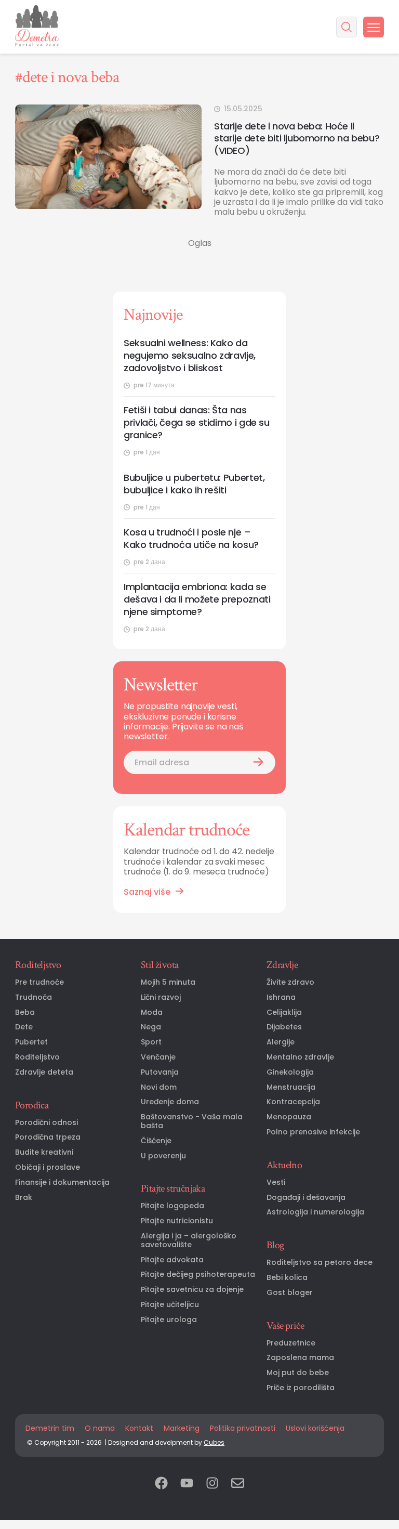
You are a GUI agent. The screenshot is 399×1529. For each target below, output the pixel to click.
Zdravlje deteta (44, 1072)
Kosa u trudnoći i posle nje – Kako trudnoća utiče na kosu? (191, 538)
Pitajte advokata (172, 1260)
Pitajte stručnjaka (173, 1188)
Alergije (281, 1042)
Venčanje (158, 1057)
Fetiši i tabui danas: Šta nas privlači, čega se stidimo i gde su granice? (197, 422)
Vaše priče (285, 1326)
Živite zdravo (290, 982)
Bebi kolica (287, 1277)
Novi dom (159, 1087)
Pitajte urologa (169, 1319)
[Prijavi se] (258, 762)
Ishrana (281, 997)
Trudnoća (33, 997)
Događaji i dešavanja (306, 1197)
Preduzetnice (291, 1343)
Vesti (276, 1182)
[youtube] (186, 1484)
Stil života (159, 965)
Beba (25, 1012)
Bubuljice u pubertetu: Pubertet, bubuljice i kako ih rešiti (194, 484)
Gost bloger (290, 1292)
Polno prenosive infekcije (313, 1132)
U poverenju (163, 1156)
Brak (23, 1197)
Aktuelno (284, 1165)
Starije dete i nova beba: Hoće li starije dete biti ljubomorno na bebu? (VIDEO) (296, 138)
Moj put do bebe (298, 1372)
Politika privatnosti (242, 1428)
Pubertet (31, 1042)
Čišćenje (156, 1140)
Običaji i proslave (47, 1167)
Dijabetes (284, 1027)
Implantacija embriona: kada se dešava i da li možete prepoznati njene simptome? (197, 599)
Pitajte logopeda (172, 1205)
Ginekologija (290, 1072)
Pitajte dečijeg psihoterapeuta (198, 1274)
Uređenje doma (170, 1101)
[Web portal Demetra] (37, 26)
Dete (24, 1027)
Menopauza (289, 1117)
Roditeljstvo (38, 965)
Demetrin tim (49, 1428)
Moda (152, 1012)
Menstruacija (291, 1087)
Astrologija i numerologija (315, 1212)
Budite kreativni (44, 1152)
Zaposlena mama (300, 1357)
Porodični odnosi (46, 1122)
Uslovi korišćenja (315, 1428)
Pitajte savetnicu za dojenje (192, 1289)
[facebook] (161, 1484)
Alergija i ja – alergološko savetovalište (188, 1240)
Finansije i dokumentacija (62, 1182)
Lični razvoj (161, 997)
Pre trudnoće (39, 982)
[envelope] (237, 1484)
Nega (151, 1027)
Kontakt (139, 1428)
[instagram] (212, 1484)
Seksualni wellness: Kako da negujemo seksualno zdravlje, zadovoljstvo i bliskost (190, 355)
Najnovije (153, 314)
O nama (100, 1428)
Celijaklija (284, 1012)
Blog (275, 1245)
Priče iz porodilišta (301, 1387)
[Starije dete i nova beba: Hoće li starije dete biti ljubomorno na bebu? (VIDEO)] (108, 156)
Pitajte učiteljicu (170, 1304)
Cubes (214, 1442)
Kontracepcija (293, 1101)
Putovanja (160, 1072)
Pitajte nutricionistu (177, 1221)
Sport (151, 1042)
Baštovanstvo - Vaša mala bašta (192, 1121)
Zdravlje (282, 965)
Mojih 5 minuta (168, 982)
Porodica (31, 1105)
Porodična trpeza (48, 1137)
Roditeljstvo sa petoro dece (320, 1262)
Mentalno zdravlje (300, 1057)
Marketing (182, 1428)
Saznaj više (147, 892)
